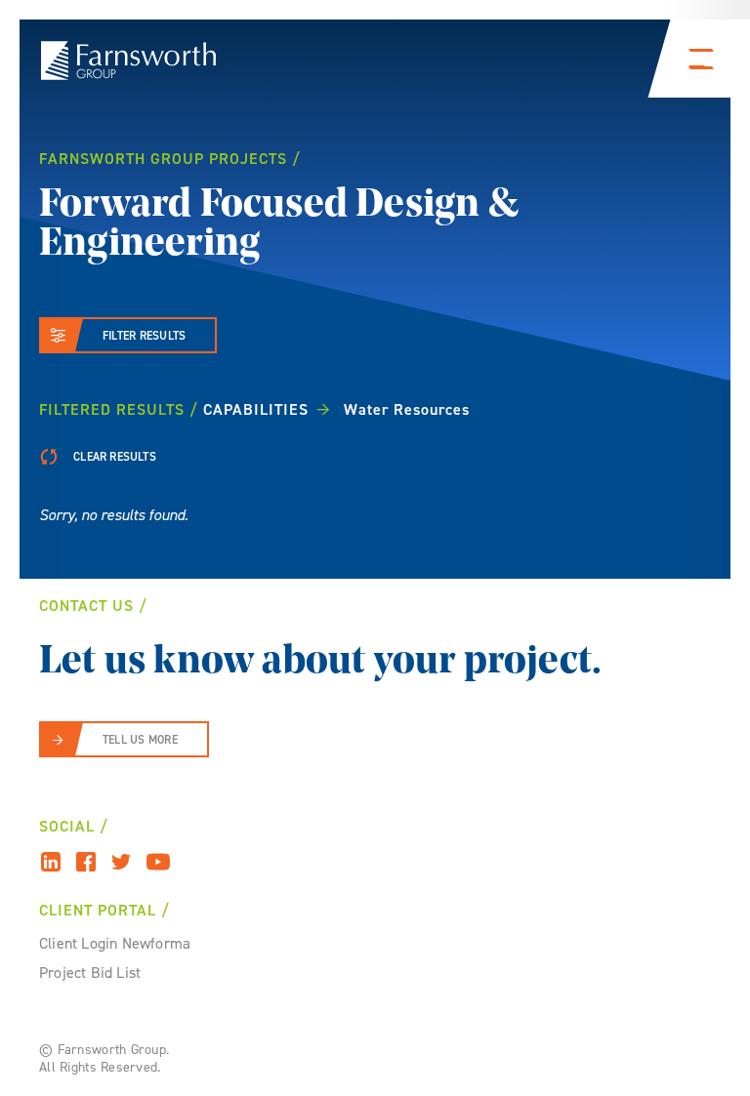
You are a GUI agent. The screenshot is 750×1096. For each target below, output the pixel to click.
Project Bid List (90, 972)
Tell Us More (140, 740)
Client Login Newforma (114, 943)
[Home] (128, 60)
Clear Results (113, 457)
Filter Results (144, 336)
